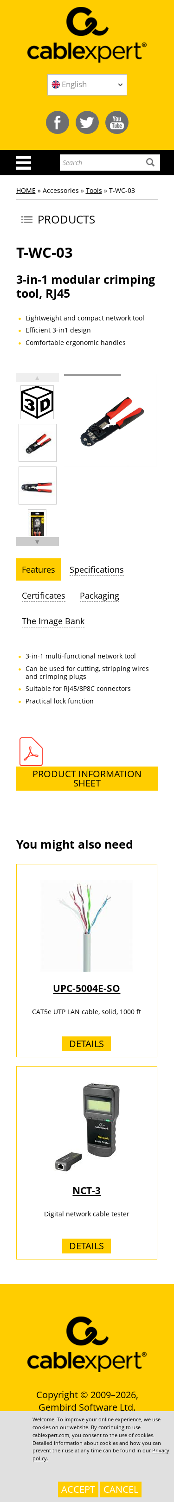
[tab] (38, 569)
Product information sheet (87, 778)
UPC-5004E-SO (86, 988)
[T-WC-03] (38, 443)
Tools (94, 190)
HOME (26, 190)
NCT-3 (86, 1190)
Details (86, 1043)
